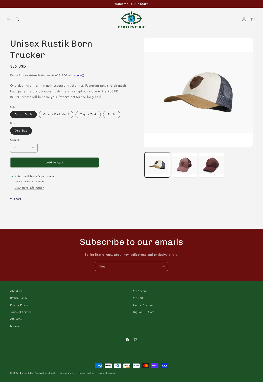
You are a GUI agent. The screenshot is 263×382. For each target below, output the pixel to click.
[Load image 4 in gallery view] (184, 165)
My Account (140, 291)
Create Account (143, 305)
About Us (16, 291)
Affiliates (16, 319)
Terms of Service (21, 312)
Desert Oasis (24, 114)
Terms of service (107, 372)
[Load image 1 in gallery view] (157, 165)
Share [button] (18, 199)
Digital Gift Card (144, 312)
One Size (21, 130)
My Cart (138, 298)
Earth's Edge (27, 372)
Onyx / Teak (88, 114)
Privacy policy (86, 372)
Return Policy (18, 298)
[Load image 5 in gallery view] (211, 165)
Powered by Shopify (45, 372)
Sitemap (15, 326)
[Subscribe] (163, 266)
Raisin (111, 114)
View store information (29, 188)
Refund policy (67, 372)
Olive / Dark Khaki (56, 114)
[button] (8, 19)
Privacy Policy (19, 305)
